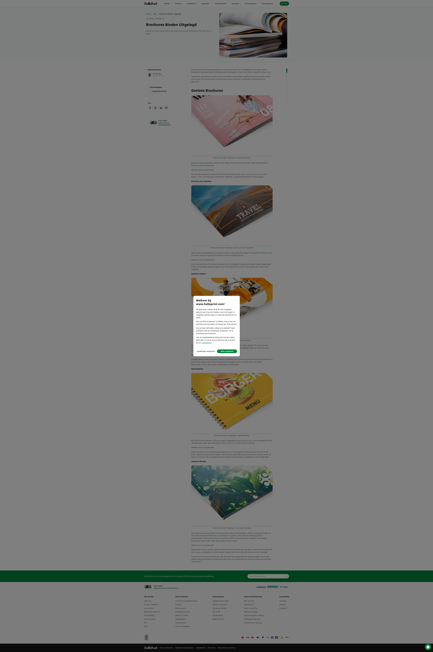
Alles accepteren (227, 351)
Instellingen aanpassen (206, 351)
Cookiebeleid (206, 343)
